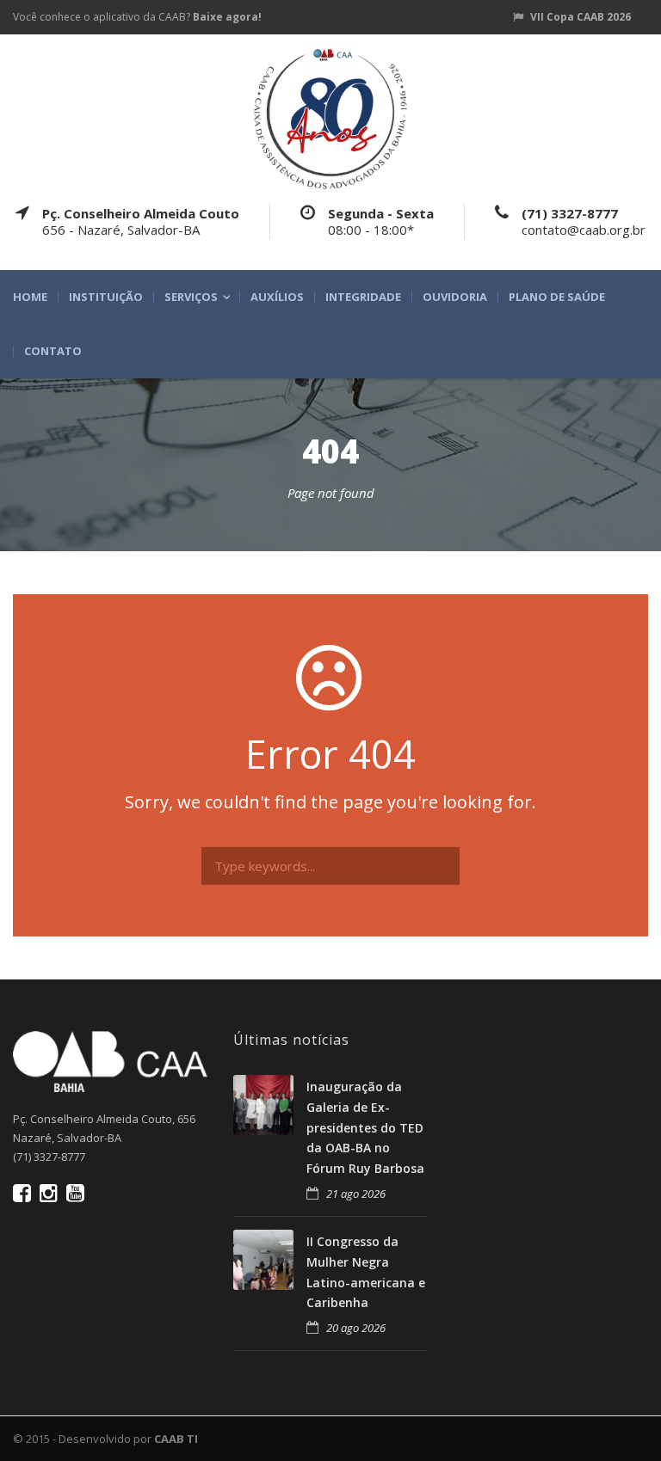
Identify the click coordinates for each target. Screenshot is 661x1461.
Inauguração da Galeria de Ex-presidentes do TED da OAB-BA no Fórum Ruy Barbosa (365, 1127)
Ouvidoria (455, 297)
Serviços (191, 297)
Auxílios (277, 297)
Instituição (106, 297)
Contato (53, 351)
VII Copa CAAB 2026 (580, 16)
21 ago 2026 (356, 1193)
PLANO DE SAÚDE (557, 297)
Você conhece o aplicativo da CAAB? (137, 16)
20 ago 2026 (356, 1327)
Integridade (363, 297)
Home (30, 297)
